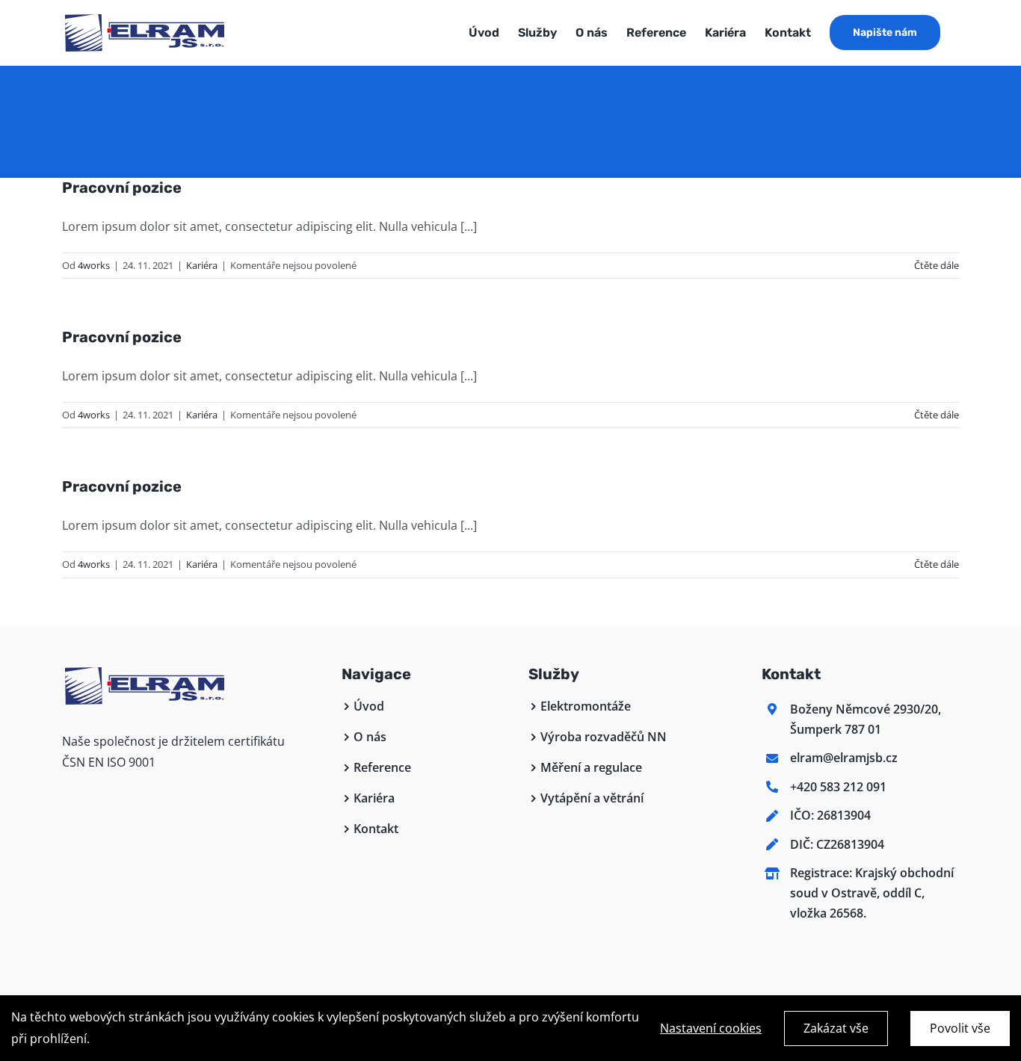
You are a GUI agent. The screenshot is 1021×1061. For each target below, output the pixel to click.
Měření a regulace (591, 767)
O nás (370, 737)
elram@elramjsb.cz (844, 757)
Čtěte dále (936, 265)
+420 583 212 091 (838, 787)
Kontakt (376, 828)
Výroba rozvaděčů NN (603, 737)
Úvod (369, 706)
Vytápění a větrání (592, 798)
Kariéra (202, 265)
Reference (382, 767)
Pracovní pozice (122, 188)
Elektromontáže (585, 706)
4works (94, 265)
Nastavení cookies (711, 1028)
